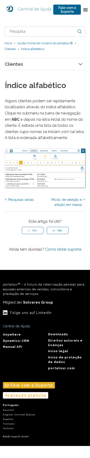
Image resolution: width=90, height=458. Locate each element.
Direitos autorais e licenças (65, 343)
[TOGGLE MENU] (85, 9)
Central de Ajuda (33, 9)
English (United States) (19, 414)
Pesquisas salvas (21, 200)
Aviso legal (58, 351)
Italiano (8, 428)
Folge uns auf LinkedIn (31, 313)
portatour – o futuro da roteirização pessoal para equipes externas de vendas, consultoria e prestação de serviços (43, 289)
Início (8, 43)
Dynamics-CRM (16, 341)
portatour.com (61, 368)
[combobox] (45, 31)
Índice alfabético (32, 49)
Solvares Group (38, 302)
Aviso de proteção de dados (65, 360)
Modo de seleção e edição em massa (66, 202)
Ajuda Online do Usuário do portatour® (45, 43)
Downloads (58, 334)
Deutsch (8, 410)
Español (8, 419)
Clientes (10, 49)
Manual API (12, 347)
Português (11, 405)
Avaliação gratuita (25, 395)
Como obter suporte (63, 249)
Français (9, 423)
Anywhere (12, 334)
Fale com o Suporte (67, 9)
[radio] (32, 230)
